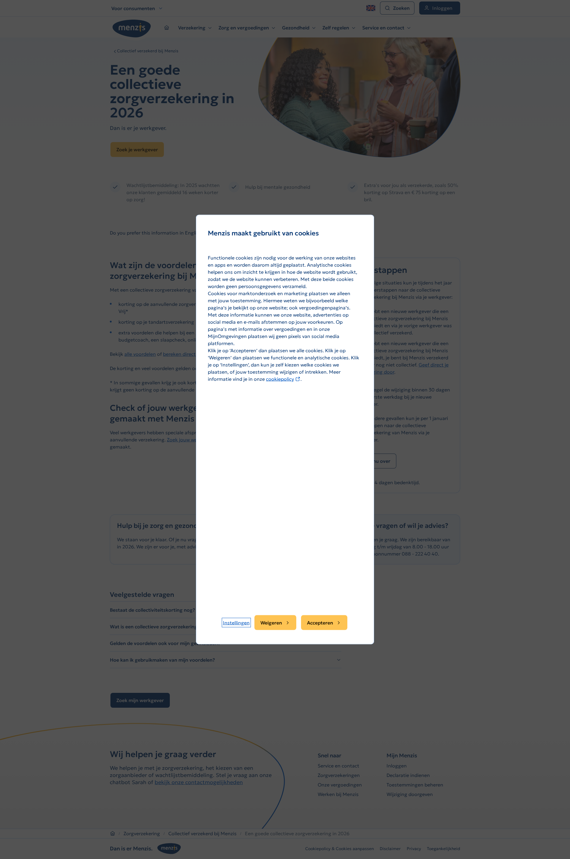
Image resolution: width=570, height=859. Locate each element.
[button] (236, 622)
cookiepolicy (283, 379)
